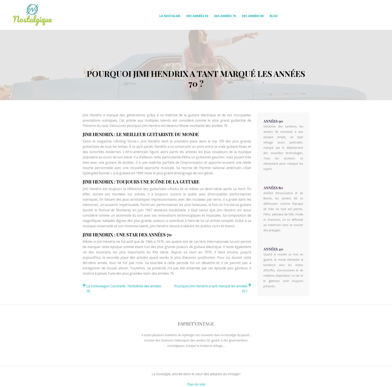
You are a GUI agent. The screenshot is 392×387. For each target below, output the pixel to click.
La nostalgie (169, 16)
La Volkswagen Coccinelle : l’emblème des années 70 (123, 289)
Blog (273, 16)
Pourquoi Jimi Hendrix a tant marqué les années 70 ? (210, 289)
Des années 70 (225, 16)
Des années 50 (197, 16)
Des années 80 (253, 16)
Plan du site (196, 384)
